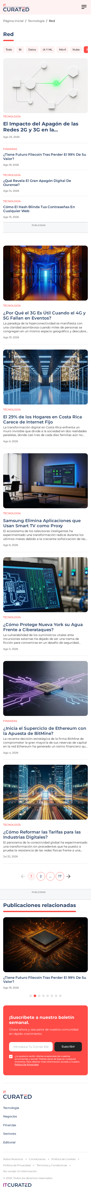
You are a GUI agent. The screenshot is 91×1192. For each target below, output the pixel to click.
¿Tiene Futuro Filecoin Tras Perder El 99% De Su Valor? (44, 157)
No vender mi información (20, 1171)
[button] (30, 996)
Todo (9, 49)
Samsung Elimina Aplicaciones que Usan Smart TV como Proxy (42, 523)
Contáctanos (37, 1159)
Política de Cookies (63, 1159)
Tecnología (36, 21)
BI (20, 49)
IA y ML (47, 49)
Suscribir (68, 1046)
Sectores (9, 1134)
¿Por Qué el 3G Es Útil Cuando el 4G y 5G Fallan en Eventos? (44, 315)
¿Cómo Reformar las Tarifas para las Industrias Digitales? (42, 834)
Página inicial (13, 21)
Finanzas (10, 149)
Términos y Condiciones (52, 1165)
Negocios (10, 1116)
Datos (32, 49)
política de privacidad (27, 1064)
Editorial (9, 1142)
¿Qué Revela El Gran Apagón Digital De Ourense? (37, 183)
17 (60, 876)
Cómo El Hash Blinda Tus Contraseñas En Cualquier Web (39, 209)
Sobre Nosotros (13, 1159)
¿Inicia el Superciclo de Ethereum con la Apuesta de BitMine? (44, 731)
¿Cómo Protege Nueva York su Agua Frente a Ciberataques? (43, 627)
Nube (76, 49)
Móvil (62, 49)
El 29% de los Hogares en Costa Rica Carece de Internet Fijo (42, 419)
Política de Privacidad (17, 1165)
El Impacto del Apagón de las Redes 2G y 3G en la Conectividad (40, 127)
